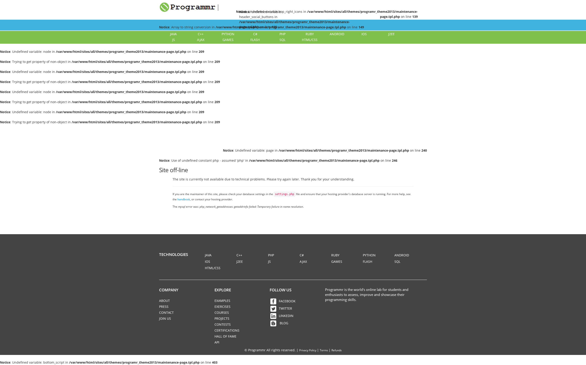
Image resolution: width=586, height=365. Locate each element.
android (337, 34)
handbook (183, 199)
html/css (309, 40)
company (168, 290)
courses (221, 312)
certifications (226, 330)
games (227, 40)
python (228, 34)
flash (255, 40)
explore (222, 290)
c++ (200, 34)
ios (364, 34)
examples (222, 300)
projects (221, 318)
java (173, 34)
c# (255, 34)
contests (222, 324)
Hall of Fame (225, 336)
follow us (280, 290)
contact (166, 312)
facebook (287, 301)
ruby (310, 34)
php (282, 34)
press (163, 306)
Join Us (165, 318)
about (164, 300)
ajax (200, 40)
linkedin (286, 316)
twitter (285, 308)
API (216, 342)
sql (282, 40)
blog (283, 323)
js (173, 40)
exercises (222, 306)
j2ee (391, 34)
